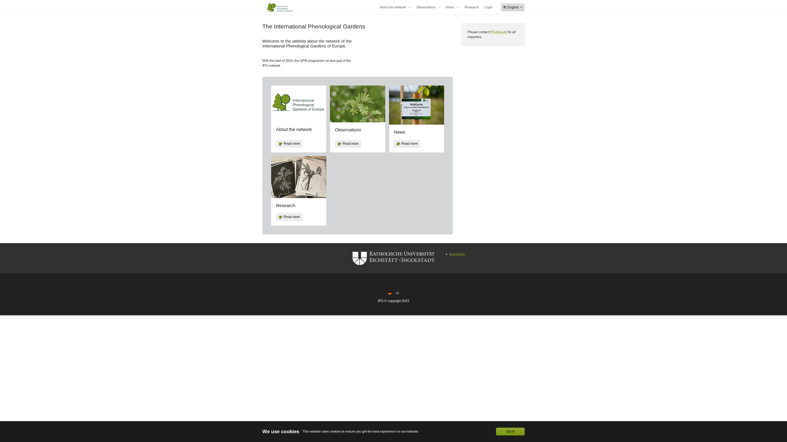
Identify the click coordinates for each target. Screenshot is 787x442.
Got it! (510, 431)
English (514, 7)
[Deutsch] (389, 292)
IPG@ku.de (498, 32)
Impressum (457, 254)
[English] (397, 292)
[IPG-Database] (279, 7)
